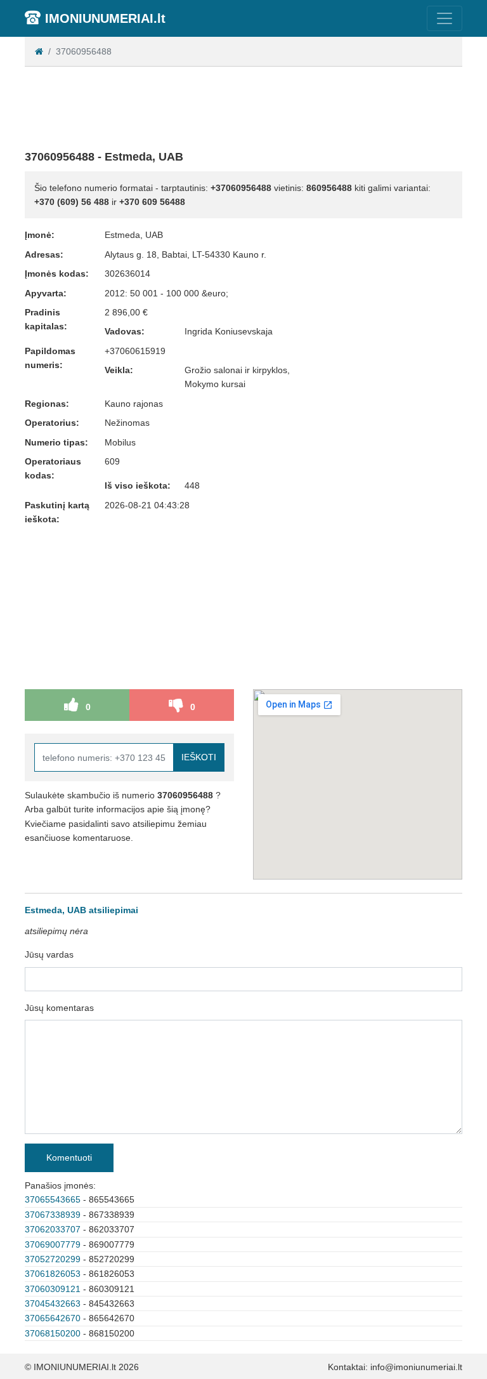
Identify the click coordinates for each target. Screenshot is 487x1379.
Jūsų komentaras (59, 1008)
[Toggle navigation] (444, 18)
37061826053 (53, 1274)
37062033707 (53, 1229)
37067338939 (53, 1215)
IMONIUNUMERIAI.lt (105, 18)
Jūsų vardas (49, 954)
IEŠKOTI (198, 757)
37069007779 (53, 1244)
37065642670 (53, 1318)
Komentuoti (69, 1157)
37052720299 (53, 1259)
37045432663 (53, 1303)
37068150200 (53, 1333)
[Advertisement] (255, 105)
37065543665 (53, 1199)
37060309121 (53, 1289)
